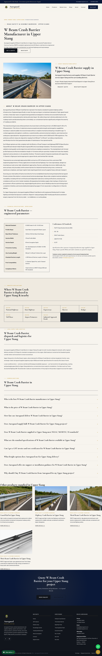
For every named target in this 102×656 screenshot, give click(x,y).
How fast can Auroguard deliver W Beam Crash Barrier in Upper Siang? (33, 415)
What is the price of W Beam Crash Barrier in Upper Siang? (28, 407)
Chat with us (7, 652)
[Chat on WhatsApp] (98, 646)
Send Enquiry (43, 597)
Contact (83, 7)
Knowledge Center (37, 627)
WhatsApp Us (58, 597)
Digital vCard (36, 639)
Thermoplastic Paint (60, 627)
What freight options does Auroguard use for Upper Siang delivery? (31, 456)
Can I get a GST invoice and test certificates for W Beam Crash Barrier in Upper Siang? (39, 448)
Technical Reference (38, 630)
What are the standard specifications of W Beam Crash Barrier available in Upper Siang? (39, 440)
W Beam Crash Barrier (60, 618)
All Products (36, 621)
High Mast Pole (58, 624)
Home (47, 7)
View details (4, 525)
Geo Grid (57, 639)
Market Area (63, 7)
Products (54, 7)
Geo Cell (57, 636)
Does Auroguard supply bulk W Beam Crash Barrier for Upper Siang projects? (35, 424)
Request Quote (63, 86)
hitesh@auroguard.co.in (82, 1)
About (76, 7)
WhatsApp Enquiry (80, 86)
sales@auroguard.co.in (82, 628)
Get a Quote (11, 50)
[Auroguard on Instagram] (9, 638)
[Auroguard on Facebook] (5, 638)
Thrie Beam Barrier (59, 621)
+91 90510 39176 (94, 1)
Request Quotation (85, 653)
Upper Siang (20, 19)
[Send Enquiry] (98, 652)
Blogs (70, 7)
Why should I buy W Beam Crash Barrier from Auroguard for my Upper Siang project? (39, 473)
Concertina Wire (59, 630)
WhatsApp (93, 7)
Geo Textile (57, 633)
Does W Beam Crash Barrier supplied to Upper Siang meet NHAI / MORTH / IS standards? (41, 432)
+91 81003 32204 (81, 622)
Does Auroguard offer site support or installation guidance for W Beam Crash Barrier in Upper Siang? (45, 465)
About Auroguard (37, 633)
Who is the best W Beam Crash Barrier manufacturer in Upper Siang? (32, 399)
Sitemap (77, 653)
